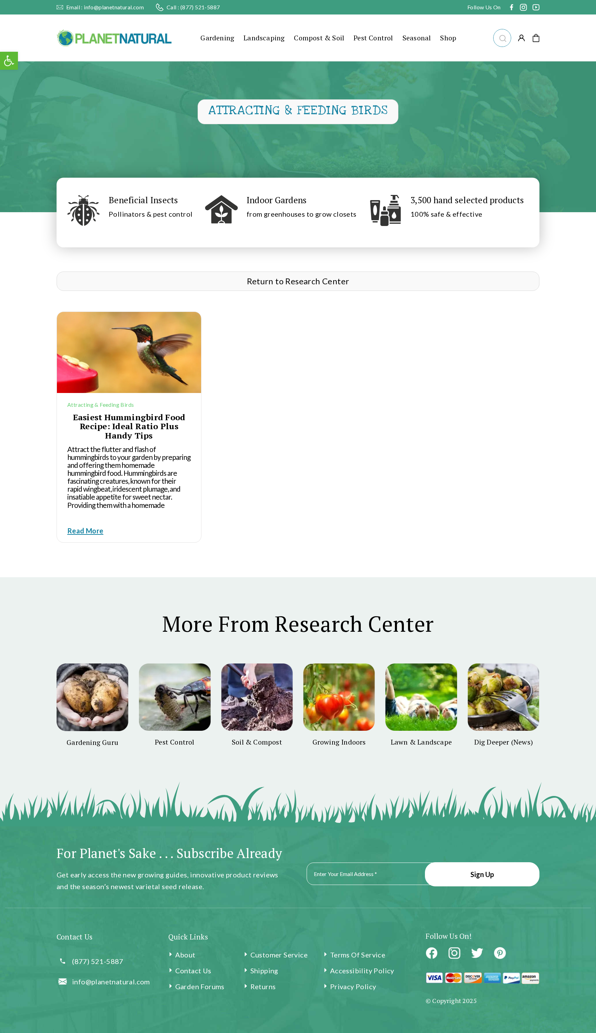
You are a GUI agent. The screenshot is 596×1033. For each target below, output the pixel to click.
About (185, 955)
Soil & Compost (257, 742)
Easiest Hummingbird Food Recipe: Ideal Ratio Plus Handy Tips (129, 426)
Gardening (217, 37)
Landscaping (264, 37)
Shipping (264, 970)
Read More (85, 531)
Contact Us (193, 970)
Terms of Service (357, 955)
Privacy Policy (353, 986)
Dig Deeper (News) (503, 742)
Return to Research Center (298, 281)
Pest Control (373, 37)
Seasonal (417, 37)
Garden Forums (200, 986)
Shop (448, 37)
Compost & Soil (319, 37)
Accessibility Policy (362, 970)
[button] (501, 37)
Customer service (279, 955)
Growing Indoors (339, 742)
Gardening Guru (92, 742)
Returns (263, 986)
